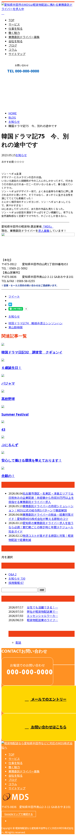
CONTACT (13, 78)
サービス (14, 24)
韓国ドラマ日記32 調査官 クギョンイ (31, 352)
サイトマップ (16, 54)
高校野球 (8, 399)
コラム (12, 49)
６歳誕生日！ (11, 367)
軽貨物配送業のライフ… (42, 620)
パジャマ (8, 383)
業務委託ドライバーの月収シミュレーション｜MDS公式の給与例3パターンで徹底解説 (41, 508)
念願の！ (8, 476)
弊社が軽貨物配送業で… (42, 611)
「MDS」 (47, 226)
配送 (18, 642)
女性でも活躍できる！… (42, 607)
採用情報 (16, 583)
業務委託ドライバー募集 (24, 37)
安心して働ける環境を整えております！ (31, 460)
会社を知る (15, 41)
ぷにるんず (9, 445)
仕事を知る (15, 28)
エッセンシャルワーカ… (42, 616)
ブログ (12, 45)
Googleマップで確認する (18, 814)
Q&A (12, 574)
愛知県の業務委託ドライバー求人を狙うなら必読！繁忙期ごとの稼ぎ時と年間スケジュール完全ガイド (41, 527)
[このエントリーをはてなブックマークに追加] (10, 305)
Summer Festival (15, 414)
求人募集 (43, 230)
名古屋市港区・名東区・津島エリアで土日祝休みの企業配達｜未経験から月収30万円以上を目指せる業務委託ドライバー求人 (41, 497)
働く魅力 (14, 33)
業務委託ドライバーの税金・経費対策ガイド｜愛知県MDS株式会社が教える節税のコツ (41, 516)
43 (3, 429)
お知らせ (21, 155)
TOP (11, 20)
